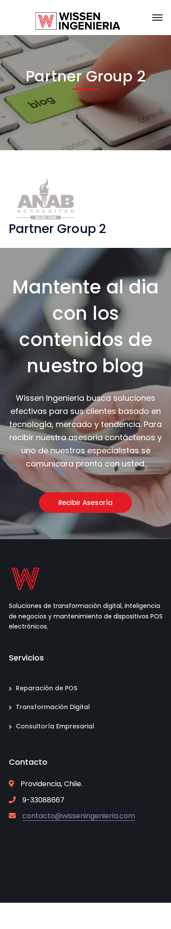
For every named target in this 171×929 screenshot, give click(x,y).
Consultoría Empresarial (55, 726)
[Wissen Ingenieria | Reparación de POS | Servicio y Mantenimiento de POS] (78, 20)
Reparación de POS (46, 688)
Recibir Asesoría (85, 502)
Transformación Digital (53, 707)
